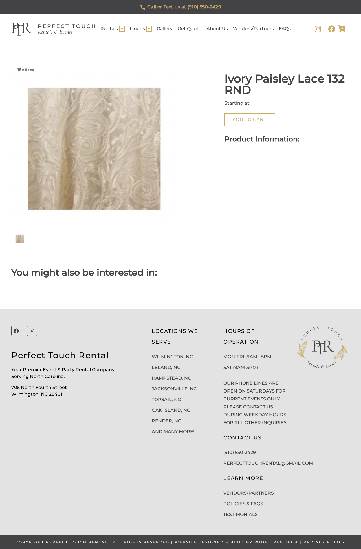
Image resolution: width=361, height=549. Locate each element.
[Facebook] (331, 28)
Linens (137, 28)
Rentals (109, 28)
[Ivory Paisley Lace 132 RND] (20, 239)
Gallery (165, 28)
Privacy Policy (324, 542)
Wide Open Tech (276, 542)
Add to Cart (250, 119)
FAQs (285, 28)
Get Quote (189, 28)
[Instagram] (317, 28)
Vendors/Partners (253, 28)
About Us (217, 28)
